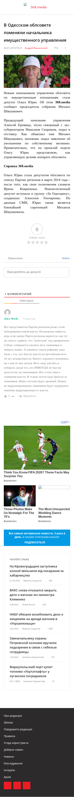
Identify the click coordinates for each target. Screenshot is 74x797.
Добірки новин (13, 749)
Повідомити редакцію (18, 729)
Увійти (65, 258)
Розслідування (13, 763)
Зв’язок (8, 722)
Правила (9, 736)
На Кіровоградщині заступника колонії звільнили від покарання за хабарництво (37, 570)
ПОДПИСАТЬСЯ (34, 542)
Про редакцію (13, 715)
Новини (9, 756)
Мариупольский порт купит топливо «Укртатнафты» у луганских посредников (31, 671)
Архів (7, 777)
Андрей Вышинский (36, 48)
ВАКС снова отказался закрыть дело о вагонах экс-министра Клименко (33, 594)
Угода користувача (16, 743)
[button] (68, 7)
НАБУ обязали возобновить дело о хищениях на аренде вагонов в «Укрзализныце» (36, 619)
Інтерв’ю (9, 770)
